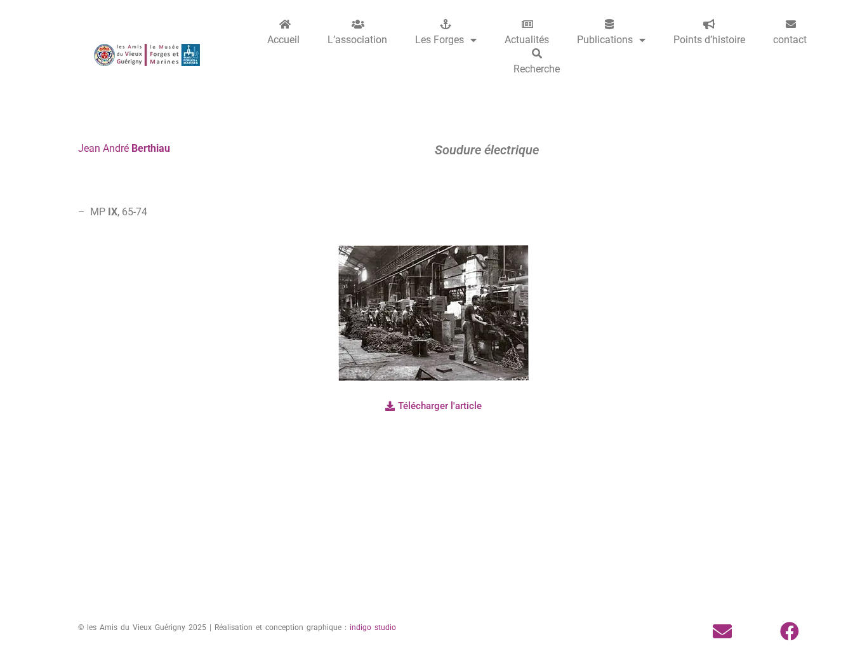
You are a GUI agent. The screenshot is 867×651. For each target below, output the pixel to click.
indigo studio (373, 627)
